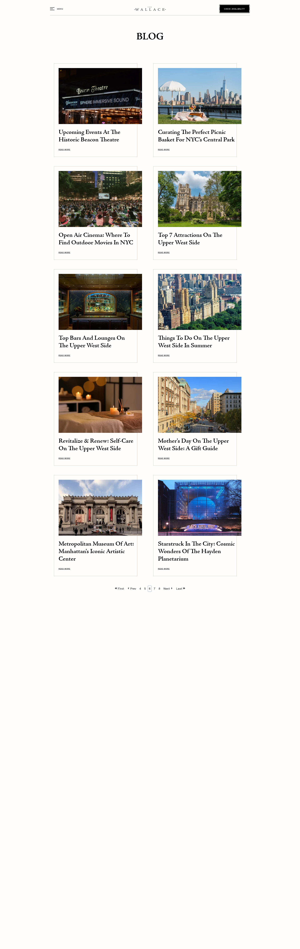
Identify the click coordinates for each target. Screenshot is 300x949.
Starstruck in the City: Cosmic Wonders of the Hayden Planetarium (196, 551)
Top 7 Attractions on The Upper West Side (190, 239)
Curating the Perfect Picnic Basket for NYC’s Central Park (196, 136)
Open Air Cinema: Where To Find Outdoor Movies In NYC (96, 239)
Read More (64, 149)
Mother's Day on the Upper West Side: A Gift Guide (193, 445)
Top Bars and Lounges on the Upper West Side (92, 342)
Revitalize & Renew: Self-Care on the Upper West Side (96, 445)
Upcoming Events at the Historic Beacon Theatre (89, 136)
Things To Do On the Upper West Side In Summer (194, 342)
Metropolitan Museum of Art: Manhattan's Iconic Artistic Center (96, 551)
